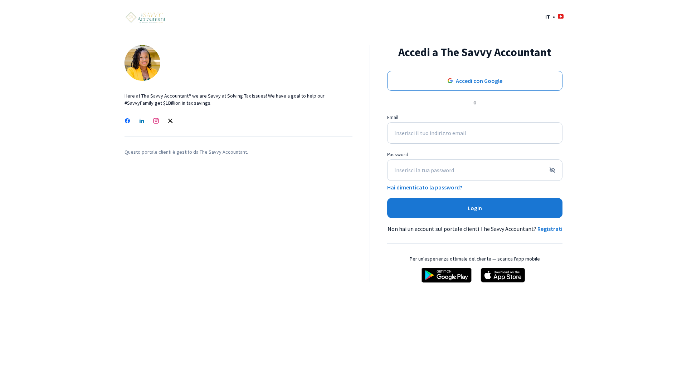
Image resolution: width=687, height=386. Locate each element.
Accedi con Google (479, 80)
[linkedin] (142, 121)
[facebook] (127, 121)
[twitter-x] (170, 121)
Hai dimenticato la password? (424, 187)
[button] (554, 16)
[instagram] (156, 121)
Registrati (549, 228)
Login (475, 208)
